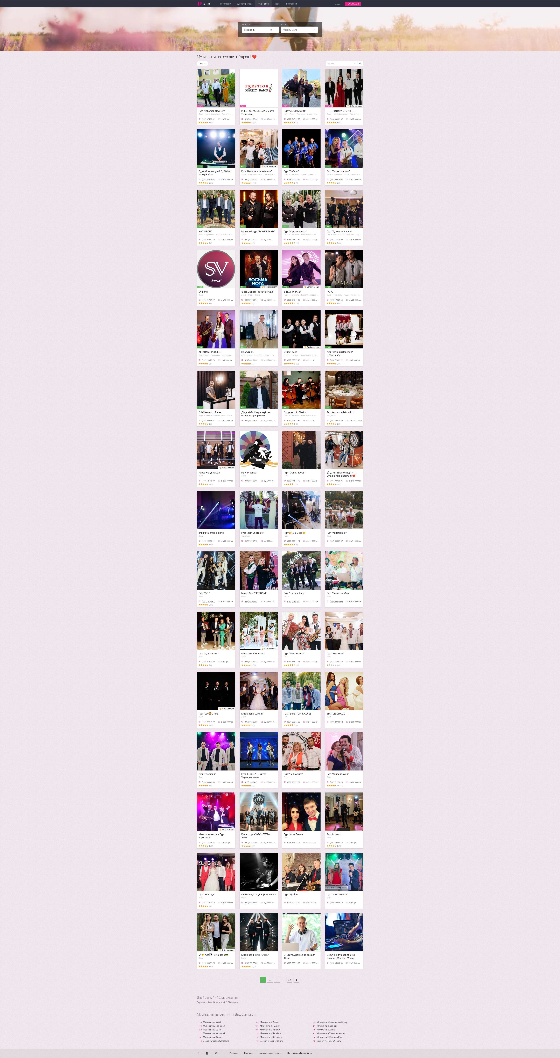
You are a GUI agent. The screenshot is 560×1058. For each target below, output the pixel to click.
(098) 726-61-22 (336, 360)
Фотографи (225, 4)
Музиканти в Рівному (270, 1030)
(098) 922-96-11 (208, 541)
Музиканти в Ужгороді (214, 1033)
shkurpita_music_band (211, 532)
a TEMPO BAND (292, 291)
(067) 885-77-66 (251, 903)
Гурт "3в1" (204, 593)
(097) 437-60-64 (336, 722)
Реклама (234, 1053)
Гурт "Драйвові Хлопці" (339, 231)
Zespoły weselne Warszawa (216, 1041)
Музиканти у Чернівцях (271, 1033)
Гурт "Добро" (291, 894)
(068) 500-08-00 (251, 481)
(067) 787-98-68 (208, 843)
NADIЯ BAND (205, 231)
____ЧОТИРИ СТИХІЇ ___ (341, 110)
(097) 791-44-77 (208, 601)
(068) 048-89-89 (251, 601)
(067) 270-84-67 (293, 963)
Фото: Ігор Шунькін (355, 49)
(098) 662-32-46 (251, 119)
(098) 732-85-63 (336, 903)
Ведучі (277, 4)
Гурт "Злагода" (207, 894)
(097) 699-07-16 (293, 360)
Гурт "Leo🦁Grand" (209, 713)
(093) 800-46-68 (208, 782)
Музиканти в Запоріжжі (271, 1037)
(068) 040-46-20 (293, 300)
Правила (248, 1053)
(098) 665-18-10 (251, 421)
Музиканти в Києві (212, 1022)
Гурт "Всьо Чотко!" (294, 653)
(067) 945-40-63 (293, 240)
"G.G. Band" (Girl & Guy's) (297, 713)
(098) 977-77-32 (251, 963)
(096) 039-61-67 (336, 119)
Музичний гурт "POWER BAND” (258, 231)
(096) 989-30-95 (336, 481)
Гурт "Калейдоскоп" (338, 774)
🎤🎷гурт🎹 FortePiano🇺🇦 (213, 954)
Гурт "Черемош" (335, 653)
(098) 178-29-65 (336, 300)
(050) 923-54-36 (293, 421)
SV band (203, 291)
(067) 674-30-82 (208, 119)
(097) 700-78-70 (293, 903)
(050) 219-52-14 (251, 300)
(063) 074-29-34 (251, 240)
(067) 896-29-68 (293, 722)
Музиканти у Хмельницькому (331, 1033)
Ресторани (291, 4)
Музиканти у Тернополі (214, 1026)
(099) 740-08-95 (293, 119)
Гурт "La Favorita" (293, 774)
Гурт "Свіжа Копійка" (338, 593)
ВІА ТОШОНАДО (336, 713)
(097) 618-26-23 (251, 722)
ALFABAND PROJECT (210, 351)
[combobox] (260, 30)
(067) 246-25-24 (336, 421)
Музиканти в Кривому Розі (329, 1037)
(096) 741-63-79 (293, 481)
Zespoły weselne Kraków (271, 1041)
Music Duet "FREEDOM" (253, 593)
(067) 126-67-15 (251, 541)
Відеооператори (244, 4)
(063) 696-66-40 (336, 601)
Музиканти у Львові (269, 1022)
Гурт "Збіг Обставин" (252, 532)
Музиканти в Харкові (327, 1026)
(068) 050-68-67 (208, 421)
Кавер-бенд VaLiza (209, 472)
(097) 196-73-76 (208, 360)
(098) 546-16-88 (208, 481)
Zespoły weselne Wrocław (329, 1041)
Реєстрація (353, 4)
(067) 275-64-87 (251, 180)
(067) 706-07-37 (293, 782)
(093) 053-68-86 (336, 963)
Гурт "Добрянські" (209, 653)
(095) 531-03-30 (293, 601)
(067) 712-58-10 (336, 782)
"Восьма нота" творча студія (257, 291)
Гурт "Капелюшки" (337, 532)
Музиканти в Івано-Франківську (332, 1022)
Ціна (201, 64)
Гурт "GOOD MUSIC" (295, 110)
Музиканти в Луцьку (270, 1026)
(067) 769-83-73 (336, 662)
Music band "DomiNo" (253, 653)
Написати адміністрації (270, 1053)
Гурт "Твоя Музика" (337, 894)
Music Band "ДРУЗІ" (252, 713)
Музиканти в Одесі (212, 1030)
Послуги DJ (247, 351)
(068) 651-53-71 (293, 662)
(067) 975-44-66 (251, 843)
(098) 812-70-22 (208, 662)
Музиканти (263, 4)
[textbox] (299, 30)
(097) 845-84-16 (336, 843)
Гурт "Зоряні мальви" (338, 171)
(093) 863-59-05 (293, 843)
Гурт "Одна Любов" (294, 472)
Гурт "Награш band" (294, 593)
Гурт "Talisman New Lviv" (212, 110)
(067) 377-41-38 (208, 722)
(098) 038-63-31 (251, 662)
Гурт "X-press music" (295, 231)
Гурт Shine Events (293, 834)
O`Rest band (290, 351)
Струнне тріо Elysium (295, 412)
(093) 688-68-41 (293, 541)
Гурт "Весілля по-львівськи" (256, 171)
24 (289, 979)
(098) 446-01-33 (251, 360)
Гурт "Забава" (291, 171)
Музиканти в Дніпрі (326, 1030)
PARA (330, 291)
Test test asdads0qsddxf (341, 412)
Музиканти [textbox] (258, 29)
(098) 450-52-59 (208, 240)
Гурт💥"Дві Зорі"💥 (295, 532)
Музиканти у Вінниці (213, 1037)
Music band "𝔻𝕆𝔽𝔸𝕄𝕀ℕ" (255, 954)
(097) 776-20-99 (336, 240)
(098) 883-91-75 (208, 963)
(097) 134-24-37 (251, 782)
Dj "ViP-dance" (249, 472)
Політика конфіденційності (300, 1053)
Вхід (337, 4)
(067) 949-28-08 (336, 180)
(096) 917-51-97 (208, 300)
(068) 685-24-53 (208, 180)
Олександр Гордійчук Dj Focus (258, 894)
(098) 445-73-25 (293, 180)
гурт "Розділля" (207, 774)
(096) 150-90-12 (208, 903)
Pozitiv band (333, 834)
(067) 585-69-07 (336, 541)
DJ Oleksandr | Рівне (210, 412)
